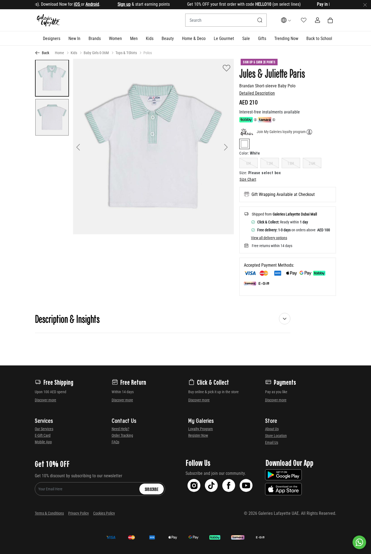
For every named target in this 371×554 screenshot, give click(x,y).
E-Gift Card (43, 435)
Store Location (276, 435)
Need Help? (120, 429)
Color (244, 153)
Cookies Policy (104, 513)
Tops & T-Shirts (126, 53)
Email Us (271, 442)
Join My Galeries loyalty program (281, 132)
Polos (147, 53)
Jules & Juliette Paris (272, 73)
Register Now (198, 435)
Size (243, 173)
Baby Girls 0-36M (96, 53)
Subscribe (151, 489)
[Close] (365, 4)
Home (59, 53)
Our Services (44, 429)
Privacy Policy (78, 513)
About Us (272, 429)
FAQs (115, 442)
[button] (51, 38)
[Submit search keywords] (259, 20)
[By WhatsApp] (359, 542)
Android (84, 4)
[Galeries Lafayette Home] (48, 20)
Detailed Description (257, 93)
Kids (74, 53)
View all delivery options (269, 238)
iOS (69, 4)
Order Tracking (122, 435)
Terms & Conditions (49, 513)
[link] (95, 38)
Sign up (115, 4)
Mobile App (43, 442)
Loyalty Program (200, 429)
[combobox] (226, 20)
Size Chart (248, 179)
